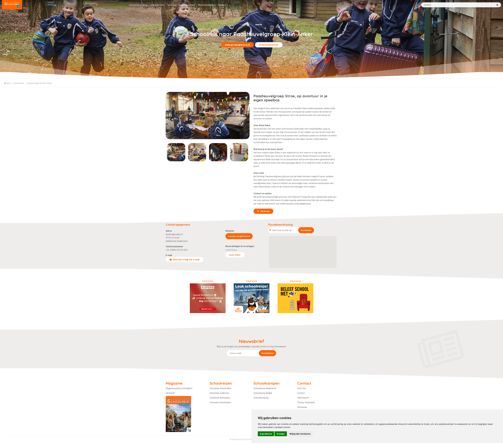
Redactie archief (187, 5)
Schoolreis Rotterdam (220, 397)
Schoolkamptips (261, 397)
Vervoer (171, 5)
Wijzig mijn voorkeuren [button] (299, 434)
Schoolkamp (19, 83)
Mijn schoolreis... (206, 5)
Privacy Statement (306, 402)
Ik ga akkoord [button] (266, 434)
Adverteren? (303, 397)
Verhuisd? (170, 393)
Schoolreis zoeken (138, 5)
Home (8, 83)
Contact (222, 5)
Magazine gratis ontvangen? (179, 388)
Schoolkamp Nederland (264, 388)
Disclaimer (302, 407)
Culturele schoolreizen (220, 402)
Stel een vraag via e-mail (186, 259)
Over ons (301, 388)
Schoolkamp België (262, 393)
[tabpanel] (251, 39)
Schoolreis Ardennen (219, 393)
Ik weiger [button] (281, 434)
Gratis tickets (157, 5)
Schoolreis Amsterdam (220, 388)
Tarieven (265, 211)
